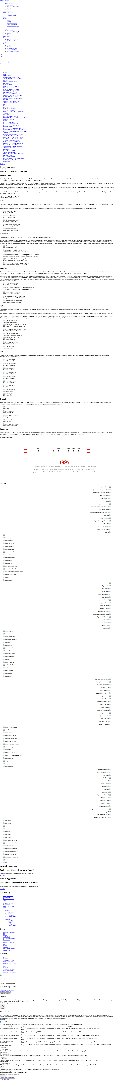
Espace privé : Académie (9, 960)
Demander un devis (8, 12)
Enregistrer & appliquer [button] (6, 1068)
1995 (53, 449)
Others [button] (2, 1063)
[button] (57, 56)
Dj (4, 931)
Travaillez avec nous (12, 23)
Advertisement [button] (4, 1059)
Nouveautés (6, 937)
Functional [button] (3, 1045)
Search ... (2, 1071)
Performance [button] (3, 1050)
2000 (78, 449)
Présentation (10, 5)
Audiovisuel (6, 934)
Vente (4, 17)
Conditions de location (13, 15)
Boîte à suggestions (12, 24)
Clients (8, 9)
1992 (38, 449)
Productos (3, 1073)
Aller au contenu (4, 0)
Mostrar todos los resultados (7, 1075)
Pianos (5, 933)
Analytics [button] (2, 1054)
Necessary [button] (2, 1017)
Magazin (9, 21)
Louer (8, 20)
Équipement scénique (9, 936)
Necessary (4, 1018)
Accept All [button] (11, 1000)
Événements (6, 11)
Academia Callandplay (13, 26)
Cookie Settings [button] (4, 1000)
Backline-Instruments (9, 930)
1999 (73, 449)
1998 (68, 449)
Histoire (9, 8)
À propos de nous (8, 3)
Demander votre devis (12, 14)
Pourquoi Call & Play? (13, 6)
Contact (5, 18)
